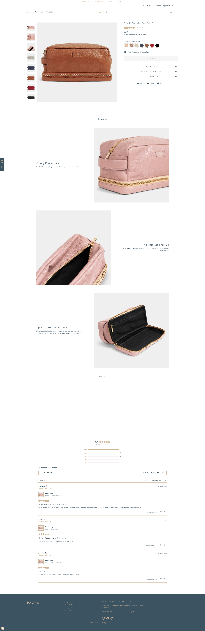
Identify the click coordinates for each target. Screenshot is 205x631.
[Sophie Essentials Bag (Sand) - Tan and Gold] (48, 426)
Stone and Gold (137, 45)
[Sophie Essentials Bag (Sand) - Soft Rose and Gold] (39, 426)
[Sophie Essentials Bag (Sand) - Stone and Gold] (42, 426)
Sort (147, 480)
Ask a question (151, 76)
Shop (29, 12)
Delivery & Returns (70, 608)
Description (151, 66)
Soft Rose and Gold (131, 45)
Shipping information (151, 71)
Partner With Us (69, 611)
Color (132, 41)
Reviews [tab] (42, 467)
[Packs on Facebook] (107, 618)
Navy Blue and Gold (142, 45)
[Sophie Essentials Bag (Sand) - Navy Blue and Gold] (45, 426)
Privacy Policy (68, 605)
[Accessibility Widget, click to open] (2, 628)
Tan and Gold (147, 45)
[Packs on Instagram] (103, 618)
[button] (133, 28)
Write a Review (155, 473)
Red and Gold (152, 45)
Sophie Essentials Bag (53, 495)
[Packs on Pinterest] (112, 618)
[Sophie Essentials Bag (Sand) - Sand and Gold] (36, 426)
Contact (66, 602)
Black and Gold (157, 45)
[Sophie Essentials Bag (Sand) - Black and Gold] (53, 426)
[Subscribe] (132, 612)
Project (49, 12)
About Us (39, 12)
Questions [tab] (54, 467)
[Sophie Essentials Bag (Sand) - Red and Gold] (51, 426)
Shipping (127, 34)
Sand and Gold (126, 45)
